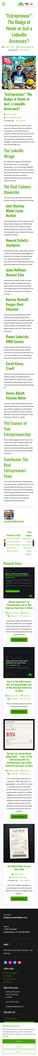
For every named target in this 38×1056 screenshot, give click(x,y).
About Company (12, 973)
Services (9, 976)
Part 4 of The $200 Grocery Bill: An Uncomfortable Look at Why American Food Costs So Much (19, 686)
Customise (19, 1046)
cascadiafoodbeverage (26, 47)
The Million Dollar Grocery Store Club (19, 867)
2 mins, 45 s (26, 50)
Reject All (19, 1052)
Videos (8, 982)
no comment (13, 616)
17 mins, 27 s (26, 699)
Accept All (19, 1041)
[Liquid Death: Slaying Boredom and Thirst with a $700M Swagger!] (33, 543)
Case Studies (10, 979)
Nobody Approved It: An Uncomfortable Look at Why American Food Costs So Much (19, 605)
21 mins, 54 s (26, 880)
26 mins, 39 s (26, 774)
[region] (19, 1039)
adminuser (26, 613)
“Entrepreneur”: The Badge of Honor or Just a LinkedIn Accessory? (18, 101)
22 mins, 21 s (26, 616)
